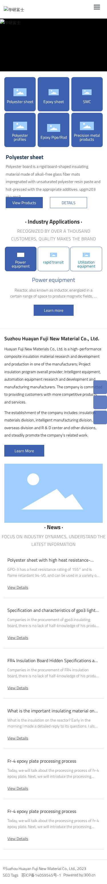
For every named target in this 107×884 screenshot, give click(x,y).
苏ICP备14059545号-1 (41, 875)
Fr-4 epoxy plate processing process (41, 761)
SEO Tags (11, 875)
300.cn (90, 875)
